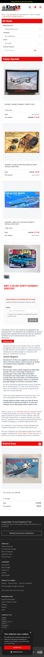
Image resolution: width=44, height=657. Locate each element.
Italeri (25, 433)
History (4, 573)
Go (35, 50)
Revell (20, 433)
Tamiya (30, 433)
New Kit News (6, 557)
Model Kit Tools (7, 554)
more (37, 433)
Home (3, 14)
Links (3, 610)
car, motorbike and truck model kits (25, 412)
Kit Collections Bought (9, 549)
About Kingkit (6, 567)
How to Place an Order (9, 602)
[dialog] (17, 642)
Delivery (4, 605)
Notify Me (33, 320)
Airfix (15, 433)
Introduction (6, 565)
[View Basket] (35, 8)
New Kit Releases (7, 552)
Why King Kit (6, 575)
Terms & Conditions (25, 583)
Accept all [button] (17, 647)
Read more (18, 643)
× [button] (30, 632)
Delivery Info (7, 341)
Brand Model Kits (7, 546)
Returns (4, 607)
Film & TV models (35, 14)
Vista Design (20, 590)
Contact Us (5, 570)
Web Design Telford (8, 590)
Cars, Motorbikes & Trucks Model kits (18, 14)
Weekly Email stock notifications (21, 533)
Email (8, 307)
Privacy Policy (12, 583)
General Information (8, 599)
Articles (4, 583)
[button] (17, 652)
